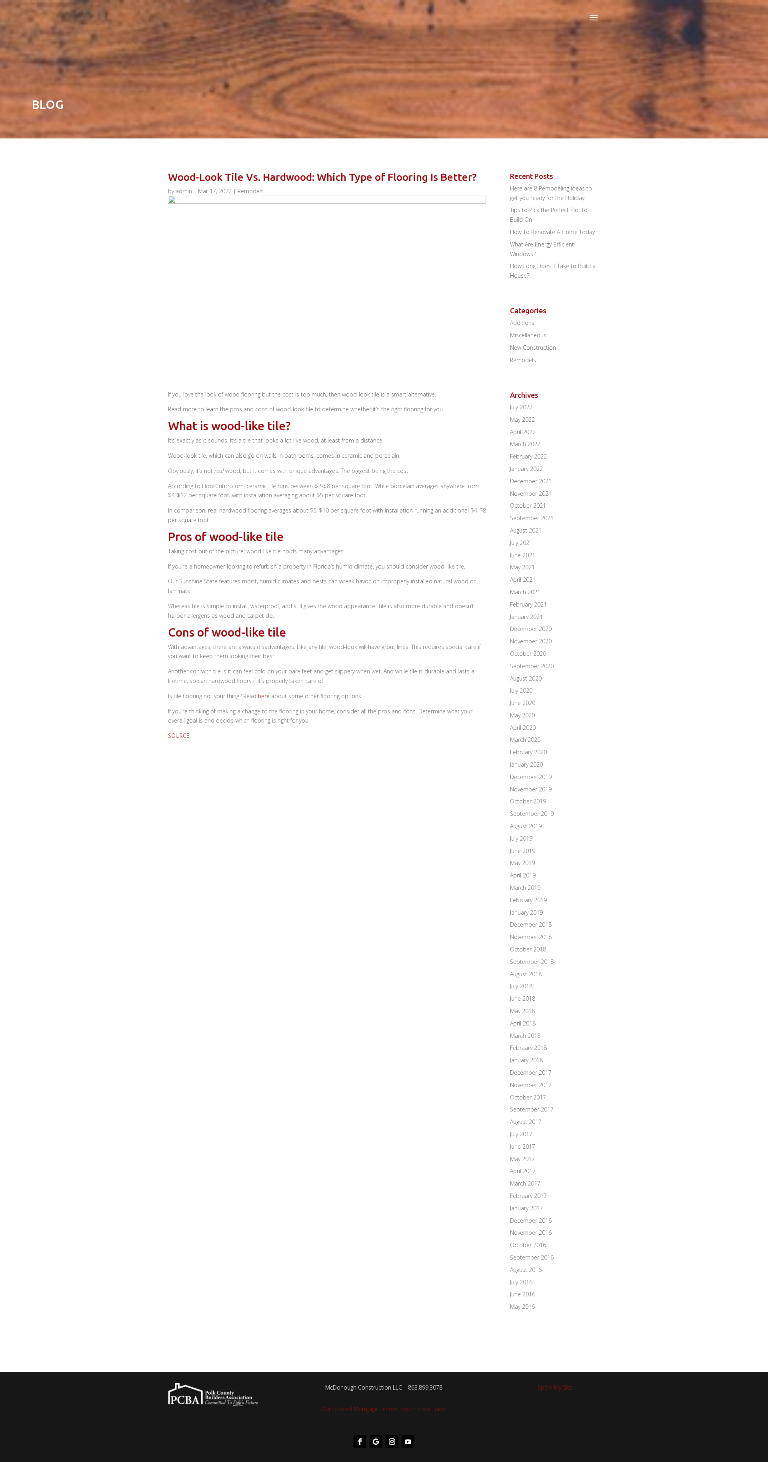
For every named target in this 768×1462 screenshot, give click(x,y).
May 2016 (522, 1306)
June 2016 (522, 1294)
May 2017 (522, 1159)
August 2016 (526, 1270)
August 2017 (526, 1122)
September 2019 (532, 813)
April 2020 (523, 727)
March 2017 (525, 1183)
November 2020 (531, 641)
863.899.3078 (425, 1387)
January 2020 (526, 764)
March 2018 (525, 1035)
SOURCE (179, 735)
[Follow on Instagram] (392, 1441)
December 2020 (531, 629)
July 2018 (521, 986)
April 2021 (523, 579)
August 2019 (526, 826)
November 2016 (531, 1232)
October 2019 (528, 801)
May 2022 (522, 419)
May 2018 (522, 1011)
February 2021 (528, 604)
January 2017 (526, 1208)
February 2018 (528, 1047)
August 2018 (526, 974)
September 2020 (532, 666)
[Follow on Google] (376, 1441)
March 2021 (525, 592)
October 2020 (528, 653)
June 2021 (522, 555)
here (264, 696)
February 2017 (528, 1196)
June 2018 (522, 998)
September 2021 (532, 518)
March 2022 (525, 444)
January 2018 (526, 1060)
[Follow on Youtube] (408, 1441)
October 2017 (528, 1097)
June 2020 (522, 703)
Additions (522, 322)
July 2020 (521, 690)
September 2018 (532, 961)
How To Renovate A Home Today (552, 232)
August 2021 (526, 530)
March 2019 (525, 887)
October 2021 (528, 505)
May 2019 (522, 863)
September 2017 (532, 1109)
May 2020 (522, 715)
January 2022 (526, 469)
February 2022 (528, 456)
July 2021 (521, 543)
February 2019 (528, 900)
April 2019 (523, 875)
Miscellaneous (528, 335)
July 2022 (521, 407)
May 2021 (522, 567)
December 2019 (531, 777)
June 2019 (522, 851)
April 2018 (523, 1023)
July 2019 (521, 838)
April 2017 (523, 1171)
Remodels (251, 191)
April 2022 (523, 432)
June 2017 (522, 1146)
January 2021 (526, 617)
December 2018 (531, 924)
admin (184, 191)
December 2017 (531, 1072)
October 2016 (528, 1245)
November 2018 (531, 937)
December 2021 (531, 481)
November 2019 (531, 789)
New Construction (533, 347)
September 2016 (532, 1257)
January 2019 (526, 912)
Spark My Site (555, 1387)
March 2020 (525, 739)
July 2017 (521, 1134)
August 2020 (526, 678)
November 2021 (531, 493)
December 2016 (531, 1220)
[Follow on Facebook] (360, 1441)
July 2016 (521, 1282)
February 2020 (528, 752)
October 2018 (528, 949)
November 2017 (531, 1085)
